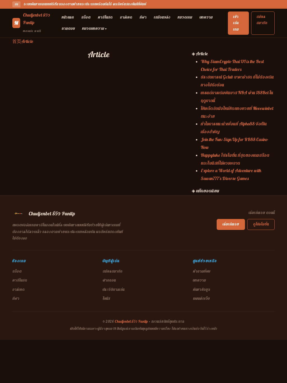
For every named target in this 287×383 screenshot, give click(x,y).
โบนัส (106, 298)
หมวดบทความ (94, 28)
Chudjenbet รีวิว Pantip (131, 321)
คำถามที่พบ (201, 271)
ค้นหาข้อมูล (201, 289)
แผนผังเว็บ (201, 298)
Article (27, 41)
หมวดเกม (185, 17)
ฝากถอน (109, 280)
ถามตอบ (68, 28)
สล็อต (86, 17)
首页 (16, 41)
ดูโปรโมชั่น (261, 224)
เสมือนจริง (162, 17)
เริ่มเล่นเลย (231, 224)
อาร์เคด (126, 17)
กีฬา (143, 17)
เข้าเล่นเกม (236, 23)
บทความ (206, 17)
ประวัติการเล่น (113, 289)
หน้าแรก (68, 17)
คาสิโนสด (105, 17)
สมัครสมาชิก (261, 20)
